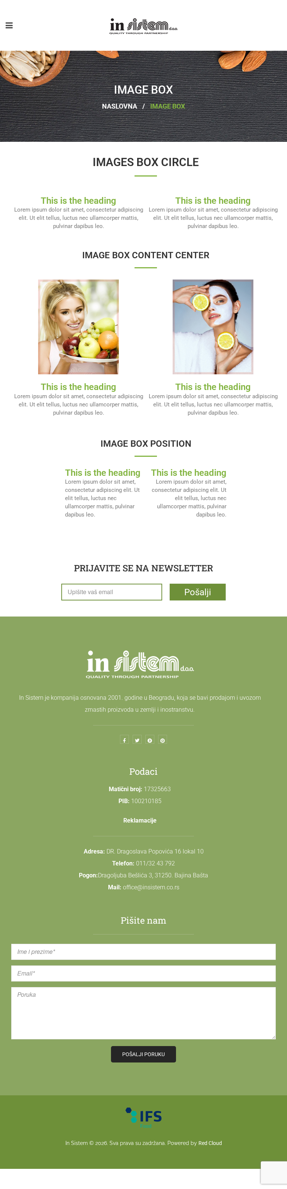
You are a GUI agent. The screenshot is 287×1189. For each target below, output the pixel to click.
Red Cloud (210, 1143)
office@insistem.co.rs (151, 887)
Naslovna (119, 106)
